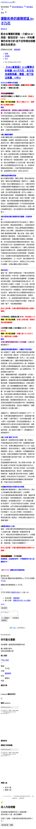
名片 (6, 58)
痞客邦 (13, 592)
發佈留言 (4, 620)
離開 (11, 825)
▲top (2, 604)
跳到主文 (4, 29)
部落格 (7, 56)
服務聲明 (21, 798)
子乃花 (3, 581)
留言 (18, 592)
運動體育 (17, 49)
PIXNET (9, 796)
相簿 (6, 54)
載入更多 (4, 608)
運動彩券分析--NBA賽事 (21, 600)
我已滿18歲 (5, 825)
